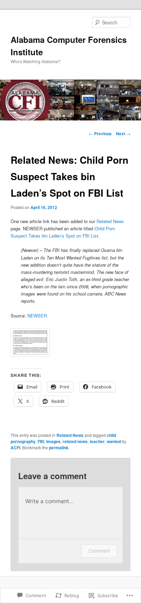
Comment (99, 551)
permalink (58, 447)
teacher (97, 441)
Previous (100, 133)
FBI (41, 441)
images (53, 441)
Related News (110, 221)
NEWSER (37, 315)
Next (123, 133)
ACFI (15, 447)
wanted (114, 441)
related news (75, 441)
